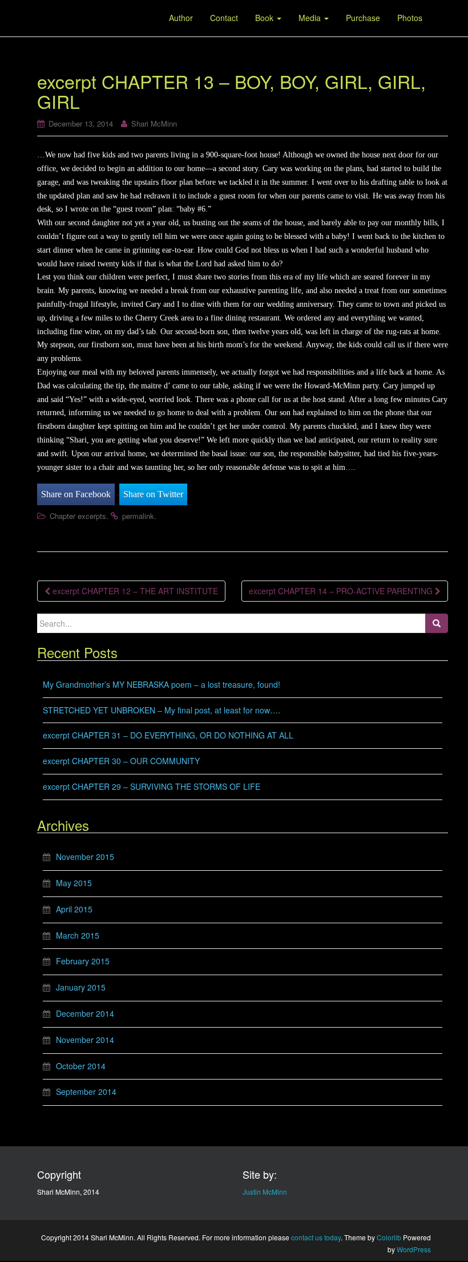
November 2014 (85, 1039)
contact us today (316, 1237)
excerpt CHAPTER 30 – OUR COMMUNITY (121, 760)
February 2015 (83, 961)
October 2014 (81, 1066)
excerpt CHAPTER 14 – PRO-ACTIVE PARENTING (342, 590)
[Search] (436, 623)
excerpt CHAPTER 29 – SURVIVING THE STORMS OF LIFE (151, 786)
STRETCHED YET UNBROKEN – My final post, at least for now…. (161, 710)
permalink (138, 515)
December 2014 (85, 1013)
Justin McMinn (265, 1191)
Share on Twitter (153, 494)
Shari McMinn (154, 123)
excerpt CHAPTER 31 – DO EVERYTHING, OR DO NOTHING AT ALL (168, 735)
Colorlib (389, 1237)
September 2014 (86, 1091)
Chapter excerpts (78, 515)
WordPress (414, 1249)
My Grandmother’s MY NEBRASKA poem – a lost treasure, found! (161, 684)
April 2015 (74, 909)
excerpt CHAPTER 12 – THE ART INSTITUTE (134, 590)
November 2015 (85, 856)
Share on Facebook (76, 494)
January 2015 (81, 987)
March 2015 (77, 935)
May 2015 (74, 882)
